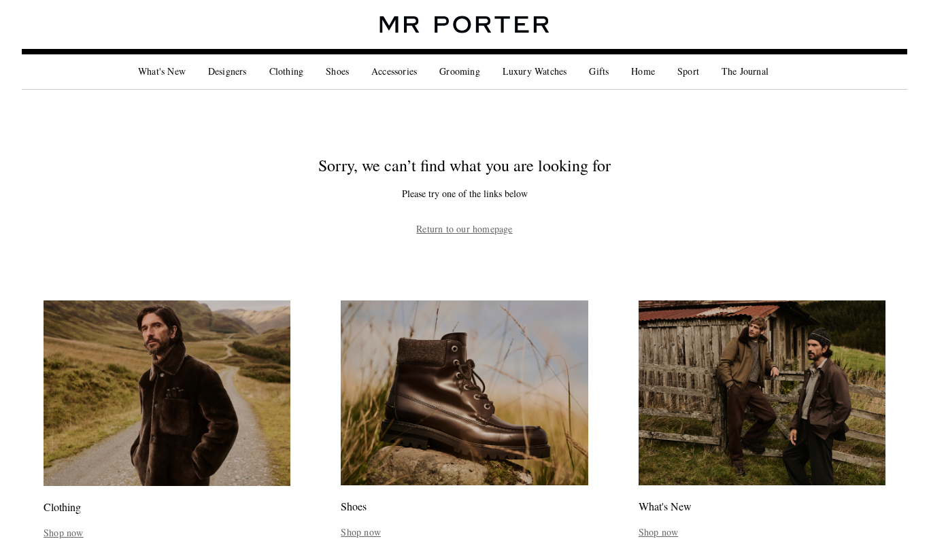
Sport (688, 71)
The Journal (745, 71)
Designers (227, 71)
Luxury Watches (535, 71)
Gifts (599, 71)
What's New (162, 71)
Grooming (459, 71)
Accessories (394, 71)
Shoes (337, 71)
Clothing (286, 71)
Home (643, 71)
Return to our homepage (464, 229)
